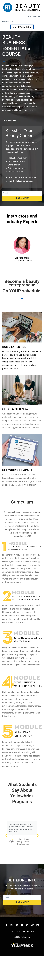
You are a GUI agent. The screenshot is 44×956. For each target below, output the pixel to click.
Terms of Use (28, 931)
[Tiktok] (32, 924)
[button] (6, 249)
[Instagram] (11, 924)
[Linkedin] (37, 924)
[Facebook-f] (6, 924)
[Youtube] (22, 924)
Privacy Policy (16, 931)
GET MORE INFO (22, 26)
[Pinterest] (27, 924)
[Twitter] (16, 924)
